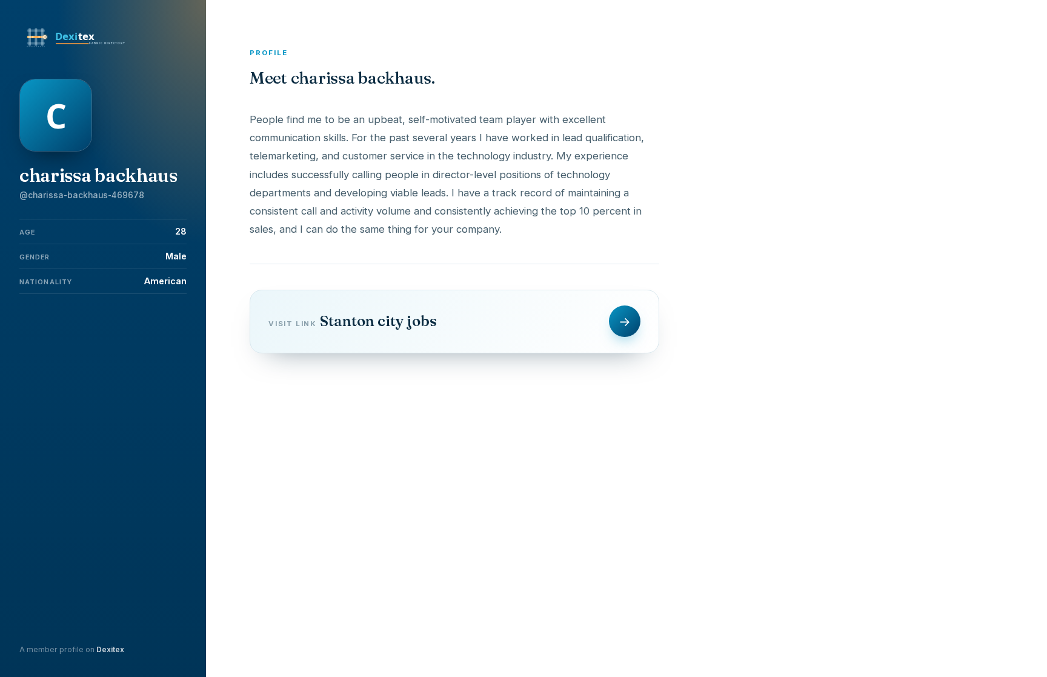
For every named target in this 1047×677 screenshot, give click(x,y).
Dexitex (110, 649)
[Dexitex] (77, 47)
